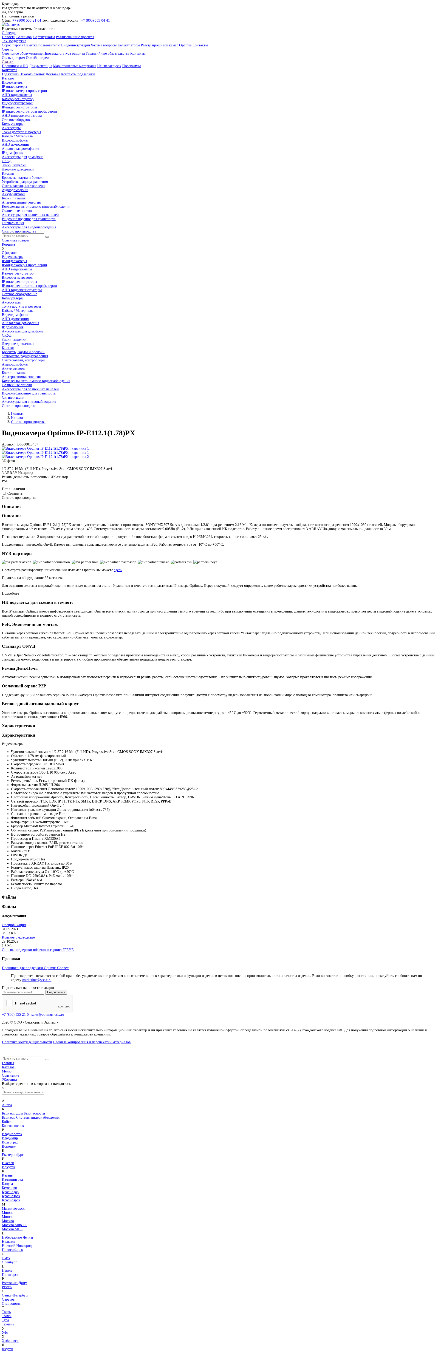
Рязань (7, 1287)
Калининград (12, 1179)
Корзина (8, 244)
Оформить (10, 253)
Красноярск (11, 1196)
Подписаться (56, 992)
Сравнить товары (15, 240)
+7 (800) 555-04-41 (95, 20)
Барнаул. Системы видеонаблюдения (30, 1117)
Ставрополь (11, 1303)
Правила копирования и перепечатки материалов (92, 1042)
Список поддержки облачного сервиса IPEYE (38, 950)
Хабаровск (10, 1341)
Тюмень (8, 1324)
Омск (6, 1258)
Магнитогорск (13, 1208)
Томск (6, 1316)
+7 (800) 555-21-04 (26, 20)
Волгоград (10, 1142)
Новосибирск (12, 1250)
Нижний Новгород (17, 1246)
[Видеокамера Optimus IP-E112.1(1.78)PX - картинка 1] (45, 448)
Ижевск (8, 1163)
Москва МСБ (12, 1229)
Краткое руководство (18, 937)
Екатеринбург (13, 1155)
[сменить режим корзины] (16, 244)
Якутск (7, 1349)
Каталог (8, 1067)
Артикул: (9, 444)
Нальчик (8, 1241)
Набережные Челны (17, 1237)
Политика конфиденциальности (27, 1042)
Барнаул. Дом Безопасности (23, 1113)
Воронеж (9, 1146)
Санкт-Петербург (15, 1295)
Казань (7, 1175)
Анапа (7, 1105)
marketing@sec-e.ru (36, 980)
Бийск (6, 1121)
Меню (6, 1071)
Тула (5, 1320)
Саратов (8, 1299)
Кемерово (9, 1188)
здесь (118, 570)
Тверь (6, 1312)
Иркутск (8, 1167)
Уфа (5, 1332)
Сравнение (10, 1075)
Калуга (7, 1184)
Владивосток (12, 1134)
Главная (8, 1063)
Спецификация (14, 925)
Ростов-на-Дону (14, 1283)
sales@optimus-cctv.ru (47, 1014)
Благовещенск (13, 1126)
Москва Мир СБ (14, 1225)
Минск (7, 1212)
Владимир (10, 1138)
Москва (8, 1221)
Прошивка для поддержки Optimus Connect (35, 968)
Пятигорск (10, 1274)
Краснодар (10, 1192)
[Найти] (47, 237)
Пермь (7, 1270)
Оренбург (9, 1262)
